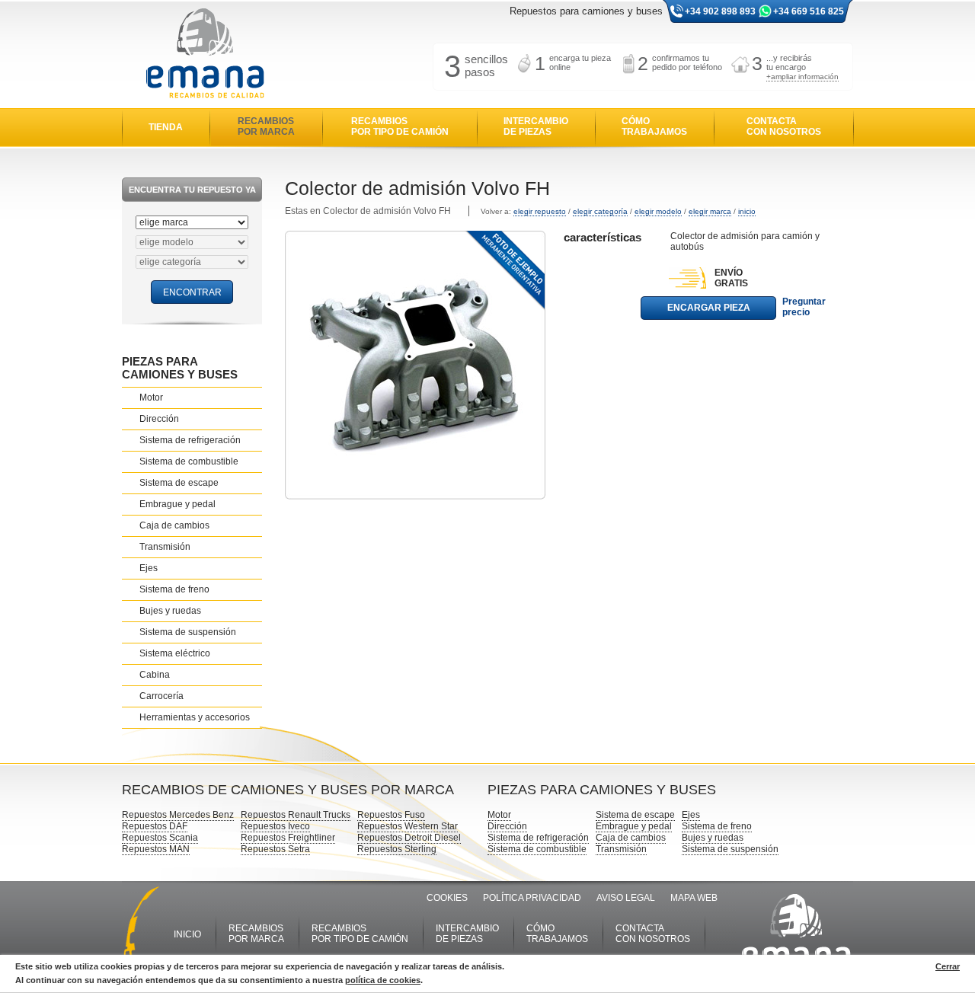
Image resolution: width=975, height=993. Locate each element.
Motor (151, 397)
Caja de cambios (174, 525)
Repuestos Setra (275, 849)
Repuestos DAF (154, 826)
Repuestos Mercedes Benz (178, 814)
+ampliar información (802, 76)
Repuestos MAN (156, 849)
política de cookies (382, 980)
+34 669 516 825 (808, 11)
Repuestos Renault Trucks (295, 814)
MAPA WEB (694, 897)
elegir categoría (600, 211)
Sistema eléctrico (174, 653)
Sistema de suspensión (187, 632)
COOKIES (447, 897)
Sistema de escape (179, 482)
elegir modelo (658, 211)
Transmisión (164, 546)
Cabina (154, 674)
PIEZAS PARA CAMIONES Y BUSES (180, 368)
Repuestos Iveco (275, 826)
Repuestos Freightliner (288, 837)
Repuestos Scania (160, 837)
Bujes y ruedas (170, 610)
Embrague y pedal (177, 504)
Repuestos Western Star (407, 826)
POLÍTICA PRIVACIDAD (532, 897)
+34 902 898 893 (720, 11)
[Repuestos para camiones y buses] (205, 54)
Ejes (148, 568)
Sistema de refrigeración (190, 440)
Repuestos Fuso (391, 814)
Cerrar (947, 966)
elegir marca (710, 211)
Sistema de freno (174, 589)
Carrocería (161, 696)
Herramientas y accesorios (194, 717)
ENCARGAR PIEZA (708, 307)
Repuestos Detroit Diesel (409, 837)
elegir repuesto (539, 211)
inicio (747, 211)
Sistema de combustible (188, 461)
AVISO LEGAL (625, 897)
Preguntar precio (804, 307)
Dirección (159, 418)
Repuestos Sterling (396, 849)
